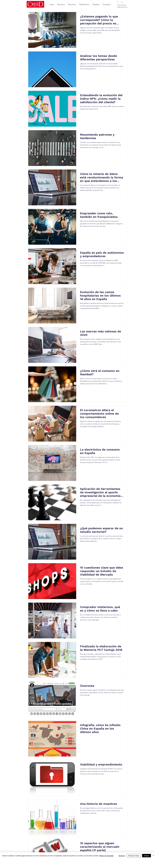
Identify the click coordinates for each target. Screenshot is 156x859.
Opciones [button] (122, 856)
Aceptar (146, 856)
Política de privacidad (106, 856)
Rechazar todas (133, 856)
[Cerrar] (153, 855)
